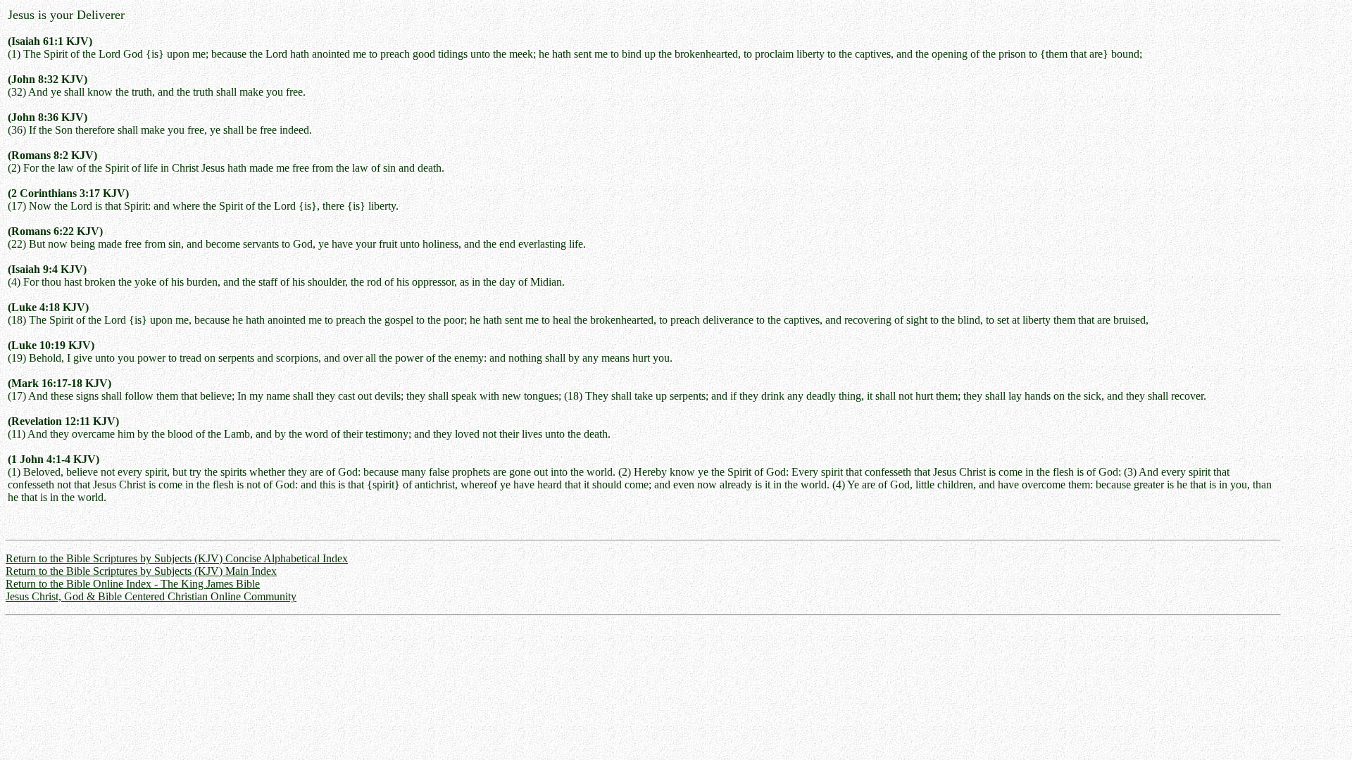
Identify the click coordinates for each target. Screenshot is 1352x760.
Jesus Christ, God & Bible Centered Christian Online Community (151, 596)
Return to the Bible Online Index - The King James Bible (133, 584)
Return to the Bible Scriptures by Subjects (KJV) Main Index (141, 571)
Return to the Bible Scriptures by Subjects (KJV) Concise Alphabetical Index (177, 558)
